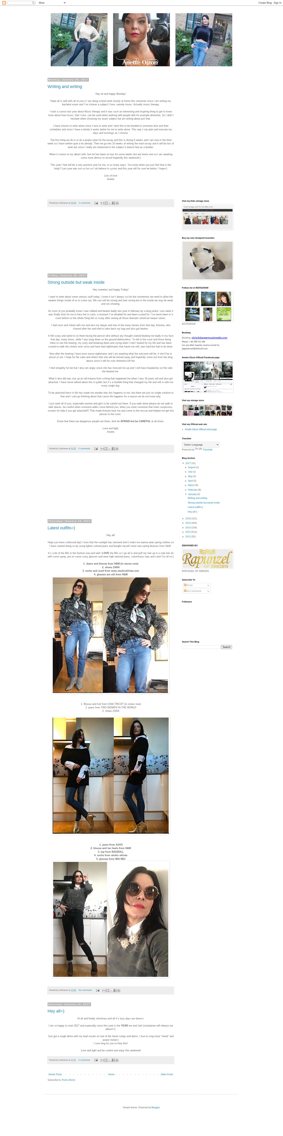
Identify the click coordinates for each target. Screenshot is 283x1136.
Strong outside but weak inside (76, 282)
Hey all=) (56, 1011)
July (190, 471)
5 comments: (85, 448)
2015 (188, 523)
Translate (208, 449)
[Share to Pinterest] (117, 203)
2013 (188, 532)
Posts (189, 585)
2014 (188, 527)
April (190, 480)
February (193, 490)
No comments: (86, 990)
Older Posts (167, 1074)
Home (111, 1074)
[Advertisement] (111, 243)
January (192, 494)
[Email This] (102, 203)
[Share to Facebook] (113, 203)
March (191, 485)
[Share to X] (110, 203)
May (190, 476)
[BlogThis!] (106, 203)
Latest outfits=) (61, 527)
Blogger (156, 1107)
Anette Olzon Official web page (201, 429)
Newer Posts (55, 1074)
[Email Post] (96, 203)
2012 (188, 536)
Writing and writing (65, 86)
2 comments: (85, 203)
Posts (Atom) (68, 1080)
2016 (188, 518)
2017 (188, 463)
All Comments (193, 591)
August (192, 467)
